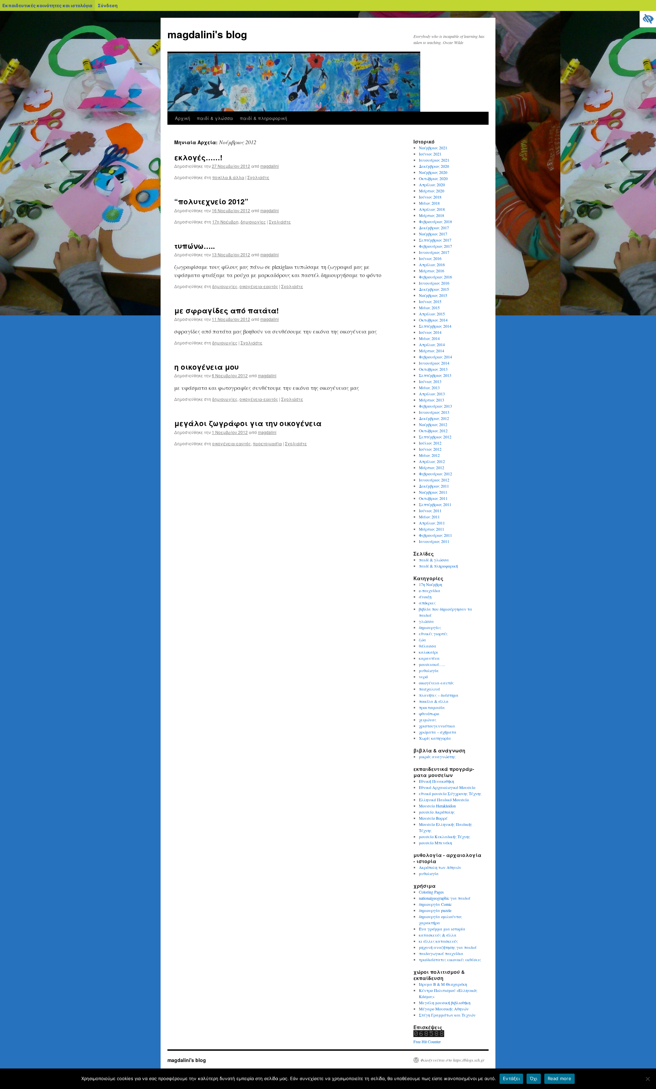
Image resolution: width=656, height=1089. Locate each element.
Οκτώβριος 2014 (433, 320)
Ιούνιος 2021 (430, 153)
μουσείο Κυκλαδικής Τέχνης (444, 836)
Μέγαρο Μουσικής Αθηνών (444, 1008)
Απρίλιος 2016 (432, 264)
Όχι (533, 1078)
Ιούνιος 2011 (430, 510)
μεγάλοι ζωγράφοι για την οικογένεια (248, 423)
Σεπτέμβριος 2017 (435, 240)
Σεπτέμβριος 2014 (435, 326)
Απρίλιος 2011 (432, 523)
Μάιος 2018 (429, 203)
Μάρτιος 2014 (431, 350)
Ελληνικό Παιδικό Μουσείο (444, 799)
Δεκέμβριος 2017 (434, 227)
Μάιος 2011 (429, 516)
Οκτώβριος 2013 (433, 369)
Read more (559, 1078)
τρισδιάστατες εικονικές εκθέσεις (450, 959)
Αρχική (182, 118)
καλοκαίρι (428, 652)
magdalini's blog (207, 34)
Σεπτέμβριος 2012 (435, 436)
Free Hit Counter (427, 1041)
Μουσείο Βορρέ (433, 818)
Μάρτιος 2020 (431, 190)
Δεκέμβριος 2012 (434, 418)
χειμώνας (427, 719)
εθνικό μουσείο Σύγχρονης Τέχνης (450, 793)
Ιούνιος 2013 (430, 381)
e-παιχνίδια (429, 590)
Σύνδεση (108, 5)
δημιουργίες (253, 221)
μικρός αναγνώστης (437, 756)
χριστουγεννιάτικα (437, 726)
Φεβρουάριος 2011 (435, 535)
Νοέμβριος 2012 (433, 424)
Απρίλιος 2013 (432, 393)
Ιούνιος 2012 (430, 449)
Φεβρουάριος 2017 (435, 246)
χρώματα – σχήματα (437, 732)
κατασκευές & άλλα (437, 935)
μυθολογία (429, 670)
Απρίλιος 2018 (432, 209)
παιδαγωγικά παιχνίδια (441, 953)
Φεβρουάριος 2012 (435, 473)
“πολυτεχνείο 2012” (211, 201)
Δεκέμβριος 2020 (434, 166)
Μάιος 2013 (429, 387)
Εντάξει (511, 1078)
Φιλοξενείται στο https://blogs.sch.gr (452, 1060)
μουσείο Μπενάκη (435, 842)
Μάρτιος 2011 (431, 529)
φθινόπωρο (429, 713)
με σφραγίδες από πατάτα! (226, 310)
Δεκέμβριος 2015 (434, 289)
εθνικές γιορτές (433, 633)
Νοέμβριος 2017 (433, 233)
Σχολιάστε (258, 177)
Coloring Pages (431, 892)
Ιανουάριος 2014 (434, 363)
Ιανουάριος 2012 (434, 479)
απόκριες (427, 602)
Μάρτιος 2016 (431, 270)
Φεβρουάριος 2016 (435, 277)
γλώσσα (426, 621)
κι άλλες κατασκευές (438, 941)
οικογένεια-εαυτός (259, 286)
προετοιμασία (267, 443)
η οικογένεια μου (206, 367)
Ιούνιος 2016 (430, 258)
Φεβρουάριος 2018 (435, 221)
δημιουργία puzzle (435, 910)
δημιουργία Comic (435, 904)
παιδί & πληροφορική (263, 118)
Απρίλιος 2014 (432, 344)
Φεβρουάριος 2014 (435, 356)
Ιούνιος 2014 (430, 332)
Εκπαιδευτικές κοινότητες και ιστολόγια (47, 5)
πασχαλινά (429, 689)
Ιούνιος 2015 (430, 301)
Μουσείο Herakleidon (437, 805)
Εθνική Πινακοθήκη (436, 781)
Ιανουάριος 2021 (434, 160)
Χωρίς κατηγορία (435, 738)
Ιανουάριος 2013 (434, 412)
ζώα (422, 639)
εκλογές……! (198, 157)
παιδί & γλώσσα (215, 118)
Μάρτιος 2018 (431, 215)
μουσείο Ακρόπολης (437, 812)
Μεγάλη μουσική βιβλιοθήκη (444, 1002)
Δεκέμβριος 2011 (434, 486)
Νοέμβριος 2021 (433, 147)
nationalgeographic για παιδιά (444, 898)
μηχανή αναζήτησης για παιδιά (448, 947)
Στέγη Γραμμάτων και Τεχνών (447, 1015)
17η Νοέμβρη (225, 221)
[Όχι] (647, 1078)
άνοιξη (425, 596)
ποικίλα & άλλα (228, 177)
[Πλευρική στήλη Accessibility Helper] (648, 19)
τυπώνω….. (194, 246)
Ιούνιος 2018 (430, 197)
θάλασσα (427, 646)
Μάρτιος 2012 (431, 467)
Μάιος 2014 (429, 338)
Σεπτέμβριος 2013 (435, 375)
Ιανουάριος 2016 (434, 283)
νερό (423, 676)
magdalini (269, 166)
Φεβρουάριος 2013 (435, 406)
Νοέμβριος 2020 (433, 172)
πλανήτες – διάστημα (439, 695)
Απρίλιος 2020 (432, 184)
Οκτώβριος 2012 (433, 430)
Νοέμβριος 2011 (433, 492)
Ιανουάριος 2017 (434, 252)
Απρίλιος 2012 (432, 461)
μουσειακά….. (432, 664)
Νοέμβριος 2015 (433, 295)
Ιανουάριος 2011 (434, 541)
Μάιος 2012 (429, 455)
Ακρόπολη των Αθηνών (440, 867)
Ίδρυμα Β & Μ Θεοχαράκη (443, 984)
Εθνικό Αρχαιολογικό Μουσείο (447, 787)
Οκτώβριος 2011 (433, 498)
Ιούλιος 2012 (430, 443)
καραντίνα (429, 658)
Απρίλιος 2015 (432, 313)
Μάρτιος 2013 (431, 400)
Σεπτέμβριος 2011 (435, 504)
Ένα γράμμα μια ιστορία (442, 928)
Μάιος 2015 (429, 307)
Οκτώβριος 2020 (433, 178)
